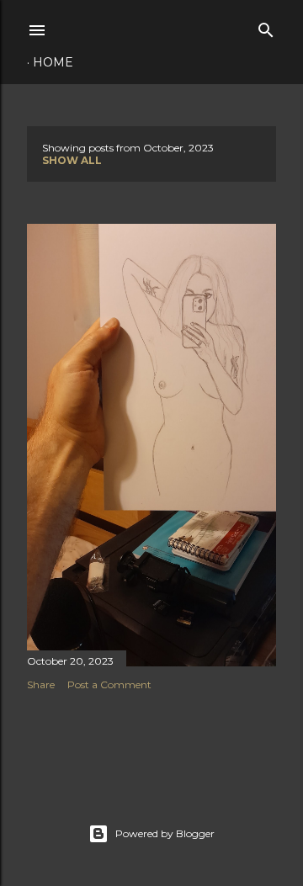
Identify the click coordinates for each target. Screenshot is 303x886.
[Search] (266, 26)
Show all (72, 160)
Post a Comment (109, 684)
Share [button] (41, 684)
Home (53, 62)
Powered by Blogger (165, 833)
